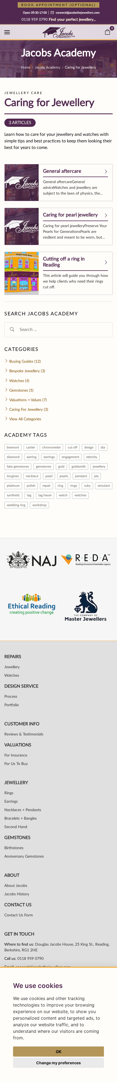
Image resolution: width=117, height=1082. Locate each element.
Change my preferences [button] (58, 1062)
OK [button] (58, 1051)
